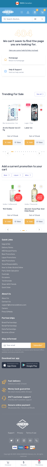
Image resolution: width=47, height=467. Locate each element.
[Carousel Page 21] (23, 154)
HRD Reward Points (9, 251)
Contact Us (6, 302)
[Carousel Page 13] (29, 151)
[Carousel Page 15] (33, 151)
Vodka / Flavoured (31, 204)
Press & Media (7, 312)
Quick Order (6, 287)
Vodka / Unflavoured (10, 204)
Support (11, 433)
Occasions (6, 277)
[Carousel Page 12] (27, 151)
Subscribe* (38, 345)
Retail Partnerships (9, 326)
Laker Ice (22, 128)
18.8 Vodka (7, 209)
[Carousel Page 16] (35, 151)
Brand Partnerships (9, 323)
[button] (11, 365)
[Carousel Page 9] (21, 151)
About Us (5, 298)
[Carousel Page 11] (25, 151)
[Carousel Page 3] (26, 230)
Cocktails (5, 274)
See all (39, 94)
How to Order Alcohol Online (12, 268)
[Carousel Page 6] (15, 151)
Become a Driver (8, 332)
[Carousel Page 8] (19, 151)
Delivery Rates (7, 248)
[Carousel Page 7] (17, 151)
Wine (27, 175)
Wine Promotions (8, 261)
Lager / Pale (22, 123)
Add (24, 142)
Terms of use (31, 433)
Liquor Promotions (9, 258)
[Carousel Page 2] (5, 151)
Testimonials (7, 281)
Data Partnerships (9, 329)
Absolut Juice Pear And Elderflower (34, 210)
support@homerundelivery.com (14, 305)
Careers (5, 308)
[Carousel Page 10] (23, 151)
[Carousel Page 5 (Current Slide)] (12, 151)
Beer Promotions (8, 254)
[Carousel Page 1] (20, 230)
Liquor (16, 175)
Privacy (20, 433)
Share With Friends (9, 284)
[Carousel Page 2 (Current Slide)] (23, 230)
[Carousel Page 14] (31, 151)
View (12, 142)
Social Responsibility (10, 264)
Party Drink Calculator (10, 271)
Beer (6, 175)
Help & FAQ (6, 244)
